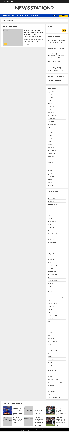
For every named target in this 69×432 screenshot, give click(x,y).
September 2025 (52, 124)
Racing (49, 344)
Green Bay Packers (52, 274)
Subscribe (64, 15)
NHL (49, 327)
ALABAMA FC (51, 198)
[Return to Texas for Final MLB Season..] (7, 421)
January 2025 (51, 147)
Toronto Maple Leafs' (53, 379)
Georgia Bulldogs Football (54, 271)
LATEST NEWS (51, 283)
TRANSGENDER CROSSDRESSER (56, 382)
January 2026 (51, 112)
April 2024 (50, 174)
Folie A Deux (51, 259)
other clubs (50, 330)
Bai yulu (50, 207)
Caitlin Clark (51, 224)
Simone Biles (51, 359)
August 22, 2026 (39, 415)
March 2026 (51, 106)
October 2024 (51, 156)
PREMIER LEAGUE (24, 15)
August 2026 (51, 92)
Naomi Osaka (51, 306)
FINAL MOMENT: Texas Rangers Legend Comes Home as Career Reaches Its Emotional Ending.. (56, 68)
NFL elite (50, 324)
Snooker (50, 362)
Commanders (51, 236)
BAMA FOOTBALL (52, 210)
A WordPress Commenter (54, 80)
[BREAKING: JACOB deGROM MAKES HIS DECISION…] (50, 421)
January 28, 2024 (37, 36)
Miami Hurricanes (52, 295)
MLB (13, 15)
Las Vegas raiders (52, 280)
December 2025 (52, 115)
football (50, 262)
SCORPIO (50, 356)
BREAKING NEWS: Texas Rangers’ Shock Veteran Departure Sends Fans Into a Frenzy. (56, 42)
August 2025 (51, 127)
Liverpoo (50, 286)
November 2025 (52, 118)
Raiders (49, 347)
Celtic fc (50, 230)
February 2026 (51, 109)
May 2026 (50, 100)
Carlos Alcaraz (51, 227)
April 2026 (50, 103)
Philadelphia (51, 335)
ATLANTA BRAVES (5, 15)
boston (49, 216)
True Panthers (51, 385)
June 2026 (50, 97)
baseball (50, 213)
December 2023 (52, 185)
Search (51, 26)
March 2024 (51, 176)
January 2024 (51, 182)
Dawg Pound (51, 245)
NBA (17, 15)
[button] (57, 15)
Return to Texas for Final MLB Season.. (17, 420)
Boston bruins (51, 218)
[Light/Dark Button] (54, 15)
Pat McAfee (50, 333)
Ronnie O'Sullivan (52, 350)
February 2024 (51, 179)
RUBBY (49, 353)
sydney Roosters (52, 374)
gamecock (50, 268)
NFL (49, 321)
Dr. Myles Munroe (52, 254)
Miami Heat (51, 292)
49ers (49, 195)
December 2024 (52, 150)
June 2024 (50, 168)
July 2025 (50, 130)
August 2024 (51, 162)
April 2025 (50, 138)
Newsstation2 (28, 36)
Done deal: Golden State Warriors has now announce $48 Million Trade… (33, 32)
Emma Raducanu (52, 256)
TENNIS (50, 376)
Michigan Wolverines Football (55, 297)
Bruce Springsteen (52, 221)
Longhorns (50, 289)
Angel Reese (51, 201)
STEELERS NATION (52, 371)
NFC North (50, 318)
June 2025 (50, 133)
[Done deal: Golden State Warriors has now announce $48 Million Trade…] (13, 37)
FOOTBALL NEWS (52, 265)
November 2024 (52, 153)
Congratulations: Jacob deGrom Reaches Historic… (39, 411)
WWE (49, 394)
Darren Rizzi (51, 239)
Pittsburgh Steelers (53, 338)
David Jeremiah (52, 242)
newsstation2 (34, 7)
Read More (27, 44)
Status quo (50, 365)
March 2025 (51, 141)
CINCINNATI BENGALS (53, 233)
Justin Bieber (51, 277)
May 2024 (50, 171)
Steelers (50, 368)
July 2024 (50, 165)
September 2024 (52, 159)
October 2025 (51, 121)
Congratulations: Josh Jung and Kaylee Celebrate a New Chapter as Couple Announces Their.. (57, 55)
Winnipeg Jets (51, 391)
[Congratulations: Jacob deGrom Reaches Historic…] (28, 410)
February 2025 (51, 144)
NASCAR (50, 309)
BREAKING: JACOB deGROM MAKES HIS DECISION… (61, 420)
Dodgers (50, 251)
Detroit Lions (51, 248)
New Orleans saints (53, 315)
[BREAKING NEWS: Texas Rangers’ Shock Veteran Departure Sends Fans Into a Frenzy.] (7, 410)
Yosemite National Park (54, 397)
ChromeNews (39, 430)
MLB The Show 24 (52, 303)
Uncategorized (34, 15)
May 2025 (50, 136)
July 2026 (50, 95)
